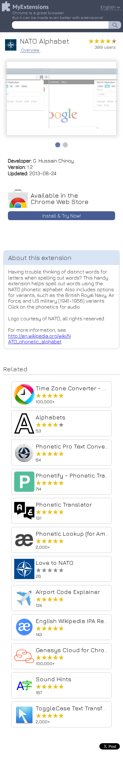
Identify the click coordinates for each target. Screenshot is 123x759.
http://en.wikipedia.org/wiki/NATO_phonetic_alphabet (39, 338)
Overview (30, 49)
